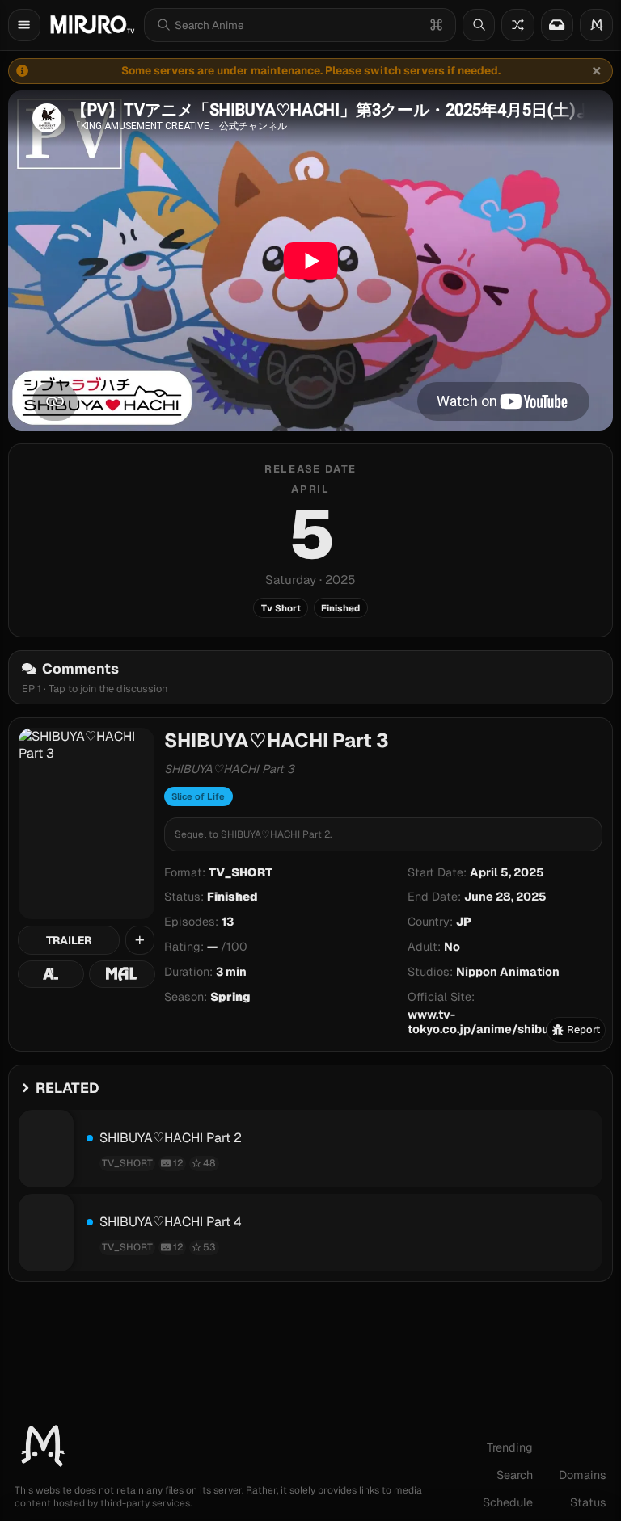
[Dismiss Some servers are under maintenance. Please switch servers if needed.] (597, 71)
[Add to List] (139, 940)
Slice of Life (198, 796)
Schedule (508, 1502)
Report (583, 1029)
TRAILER (68, 940)
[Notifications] (557, 25)
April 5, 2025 (507, 872)
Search (514, 1475)
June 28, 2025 (505, 896)
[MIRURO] (92, 25)
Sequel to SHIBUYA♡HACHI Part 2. (253, 834)
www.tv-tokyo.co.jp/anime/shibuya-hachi (504, 1021)
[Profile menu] (596, 25)
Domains (582, 1475)
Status (588, 1502)
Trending (510, 1447)
